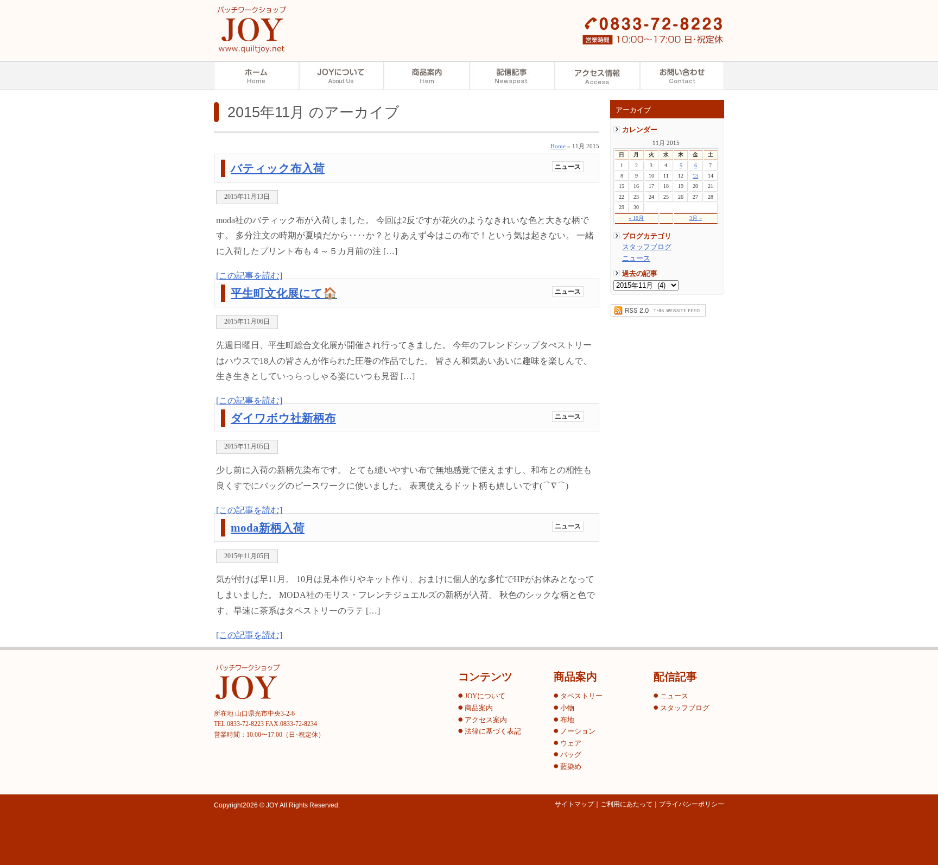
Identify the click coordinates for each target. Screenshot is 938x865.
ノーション (577, 731)
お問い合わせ (682, 75)
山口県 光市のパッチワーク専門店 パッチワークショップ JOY (251, 29)
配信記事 (512, 75)
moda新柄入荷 (268, 527)
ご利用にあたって (626, 804)
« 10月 (636, 218)
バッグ (570, 755)
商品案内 (427, 75)
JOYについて (485, 696)
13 (695, 176)
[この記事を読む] (249, 275)
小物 (567, 708)
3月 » (695, 218)
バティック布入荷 (278, 168)
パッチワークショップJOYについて (341, 75)
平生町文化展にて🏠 (284, 293)
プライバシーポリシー (691, 804)
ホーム (256, 75)
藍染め (570, 767)
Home (558, 146)
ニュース (636, 258)
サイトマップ (574, 804)
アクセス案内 (597, 75)
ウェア (570, 743)
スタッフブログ (646, 247)
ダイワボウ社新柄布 (283, 418)
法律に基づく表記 (493, 731)
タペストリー (581, 696)
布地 (567, 720)
